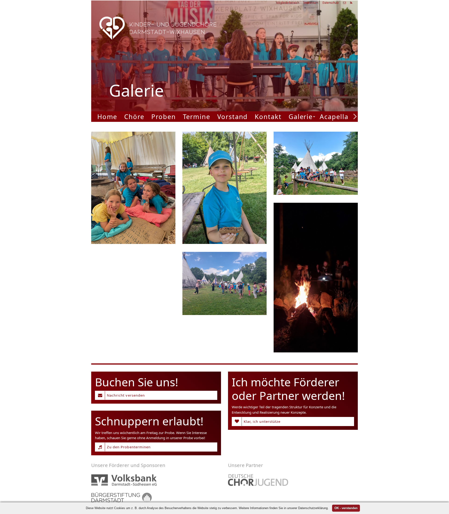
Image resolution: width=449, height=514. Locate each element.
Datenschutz (330, 3)
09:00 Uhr (282, 74)
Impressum (310, 3)
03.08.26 (296, 50)
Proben (163, 116)
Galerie (301, 116)
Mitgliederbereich (287, 3)
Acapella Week (344, 116)
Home (107, 116)
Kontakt (268, 116)
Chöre (134, 116)
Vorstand (232, 116)
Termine (196, 116)
